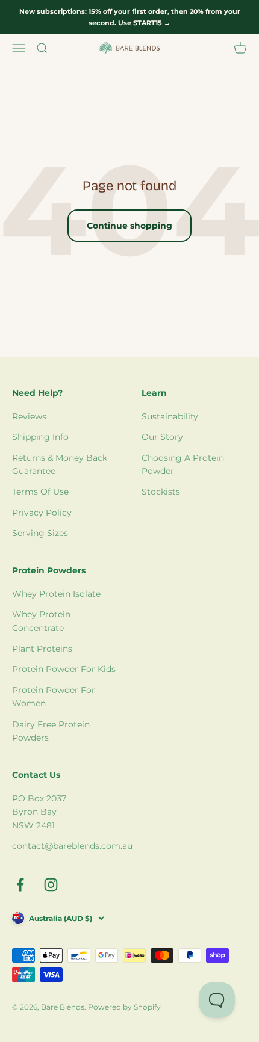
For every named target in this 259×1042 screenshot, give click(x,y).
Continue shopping (129, 225)
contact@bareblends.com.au (72, 845)
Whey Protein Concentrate (41, 621)
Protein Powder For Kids (64, 669)
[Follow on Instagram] (51, 885)
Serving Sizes (40, 533)
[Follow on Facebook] (20, 885)
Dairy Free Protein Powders (51, 731)
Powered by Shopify (124, 1006)
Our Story (162, 436)
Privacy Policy (42, 512)
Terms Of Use (40, 491)
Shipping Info (40, 436)
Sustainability (170, 416)
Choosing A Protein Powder (183, 464)
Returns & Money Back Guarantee (59, 464)
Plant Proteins (42, 648)
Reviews (29, 416)
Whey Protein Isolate (56, 593)
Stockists (161, 491)
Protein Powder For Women (53, 697)
